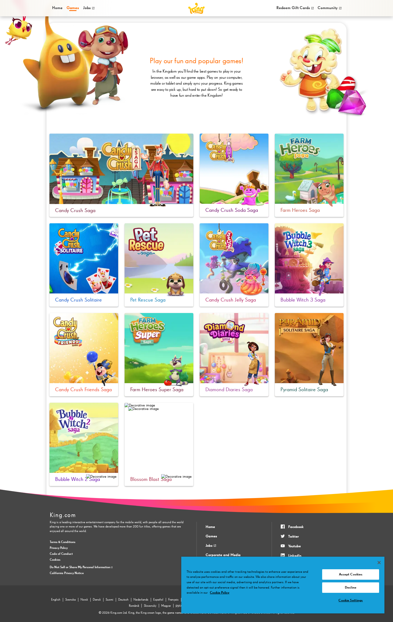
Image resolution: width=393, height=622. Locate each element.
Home (57, 8)
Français (173, 599)
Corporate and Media (223, 555)
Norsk (84, 599)
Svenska (70, 599)
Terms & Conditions (62, 542)
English (55, 599)
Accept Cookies (351, 574)
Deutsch (123, 599)
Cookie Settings (350, 600)
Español (158, 599)
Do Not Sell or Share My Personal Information (80, 567)
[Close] (379, 562)
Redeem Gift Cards (293, 8)
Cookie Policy (219, 592)
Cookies (55, 559)
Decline (350, 587)
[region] (282, 585)
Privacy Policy (59, 548)
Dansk (97, 599)
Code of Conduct (61, 554)
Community (328, 8)
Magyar (166, 606)
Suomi (109, 599)
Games (211, 536)
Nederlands (140, 599)
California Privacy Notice (67, 573)
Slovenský (150, 606)
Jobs (87, 8)
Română (134, 606)
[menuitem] (57, 8)
